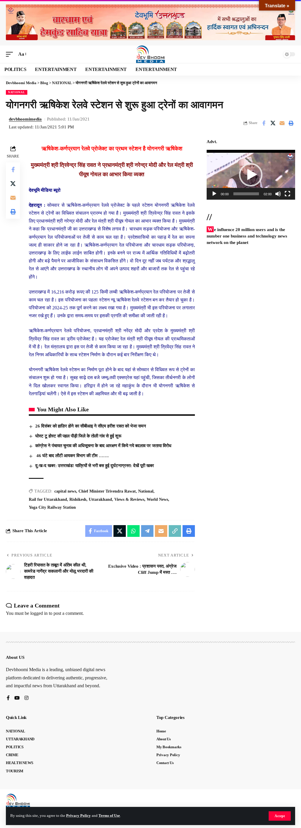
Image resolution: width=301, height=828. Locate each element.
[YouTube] (17, 698)
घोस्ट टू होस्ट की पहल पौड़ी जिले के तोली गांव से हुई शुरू (78, 436)
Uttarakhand (100, 499)
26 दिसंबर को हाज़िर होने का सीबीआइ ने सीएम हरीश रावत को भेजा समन (90, 426)
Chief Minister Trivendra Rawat (107, 491)
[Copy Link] (175, 531)
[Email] (282, 123)
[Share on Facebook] (264, 123)
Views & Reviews (129, 499)
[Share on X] (273, 123)
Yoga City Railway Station (52, 507)
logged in (39, 613)
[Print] (291, 123)
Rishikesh (77, 499)
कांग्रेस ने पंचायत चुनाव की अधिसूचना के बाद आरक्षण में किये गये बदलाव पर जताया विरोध (103, 445)
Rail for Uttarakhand (48, 499)
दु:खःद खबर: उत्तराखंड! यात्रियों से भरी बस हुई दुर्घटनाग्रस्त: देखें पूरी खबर (94, 465)
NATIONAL (16, 92)
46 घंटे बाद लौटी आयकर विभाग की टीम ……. (72, 455)
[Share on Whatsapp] (133, 531)
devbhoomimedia (25, 119)
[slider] (246, 193)
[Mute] (278, 194)
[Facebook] (8, 698)
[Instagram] (26, 698)
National (145, 491)
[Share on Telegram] (147, 531)
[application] (251, 174)
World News (157, 499)
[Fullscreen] (287, 194)
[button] (280, 816)
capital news (65, 491)
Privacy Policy (78, 816)
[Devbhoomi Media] (150, 54)
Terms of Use (109, 816)
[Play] (214, 194)
